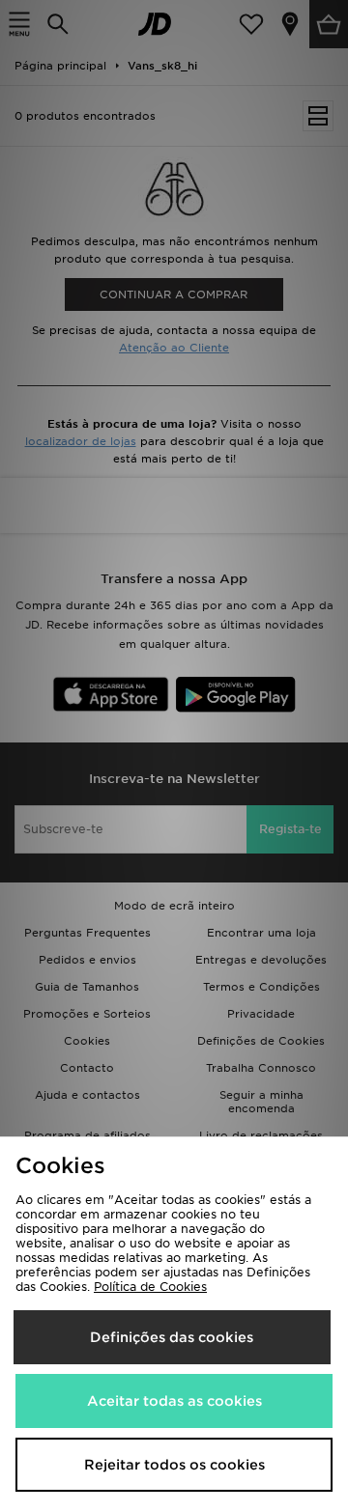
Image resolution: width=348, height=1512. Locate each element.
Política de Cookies (150, 1286)
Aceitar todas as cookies (174, 1401)
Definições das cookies (171, 1337)
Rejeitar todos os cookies (174, 1464)
